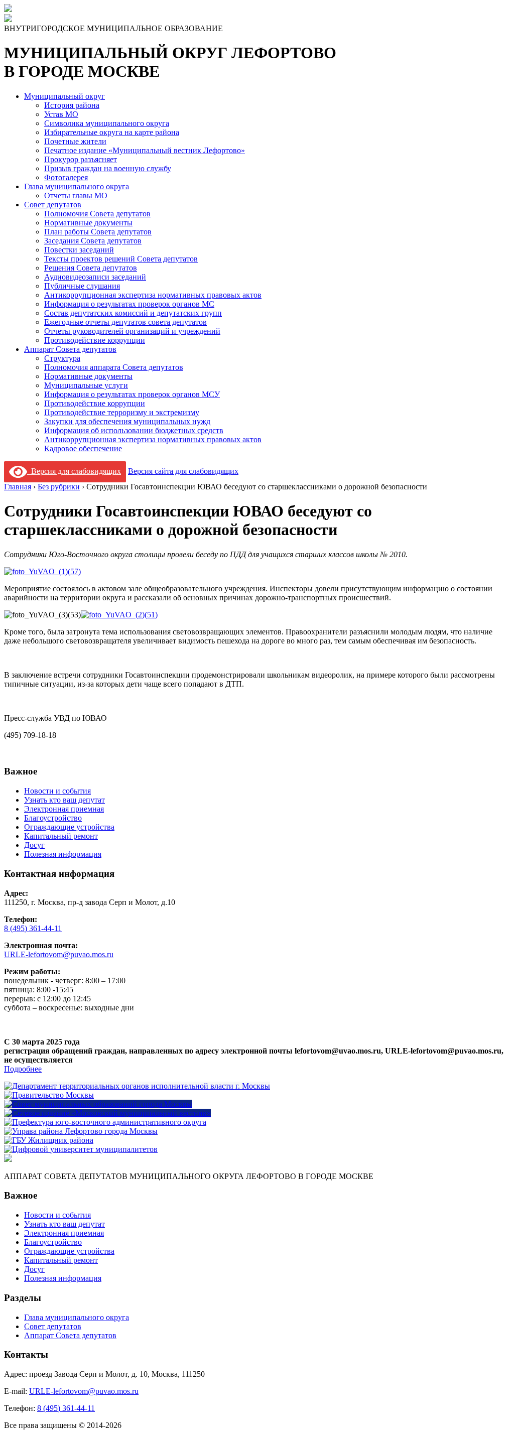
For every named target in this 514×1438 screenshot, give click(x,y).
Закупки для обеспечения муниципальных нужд (127, 421)
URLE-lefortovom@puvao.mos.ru (58, 954)
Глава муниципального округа (76, 186)
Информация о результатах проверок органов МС (129, 304)
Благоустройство (53, 818)
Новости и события (57, 791)
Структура (62, 358)
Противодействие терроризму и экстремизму (121, 412)
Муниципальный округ (64, 96)
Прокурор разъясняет (80, 159)
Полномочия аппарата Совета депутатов (113, 367)
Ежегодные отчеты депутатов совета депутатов (125, 322)
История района (71, 105)
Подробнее (23, 1069)
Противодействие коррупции (94, 340)
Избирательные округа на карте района (111, 132)
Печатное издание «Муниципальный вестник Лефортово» (144, 150)
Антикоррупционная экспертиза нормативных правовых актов (153, 295)
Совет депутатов (52, 204)
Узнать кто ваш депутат (64, 800)
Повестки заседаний (79, 249)
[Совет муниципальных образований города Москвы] (98, 1104)
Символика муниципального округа (106, 123)
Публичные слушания (82, 286)
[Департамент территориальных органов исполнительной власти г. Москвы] (137, 1086)
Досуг (34, 845)
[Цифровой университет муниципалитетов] (81, 1149)
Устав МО (61, 114)
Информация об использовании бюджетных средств (133, 430)
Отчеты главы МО (75, 195)
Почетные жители (75, 141)
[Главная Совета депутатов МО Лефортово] (8, 19)
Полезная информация (62, 854)
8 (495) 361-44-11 (33, 928)
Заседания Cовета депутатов (93, 240)
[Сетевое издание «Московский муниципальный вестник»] (107, 1113)
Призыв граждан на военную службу (107, 168)
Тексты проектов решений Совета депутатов (121, 258)
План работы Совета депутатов (98, 231)
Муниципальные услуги (86, 385)
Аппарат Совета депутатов (70, 349)
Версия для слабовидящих (74, 471)
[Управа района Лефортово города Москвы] (81, 1131)
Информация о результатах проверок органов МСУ (132, 394)
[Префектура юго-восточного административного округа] (105, 1122)
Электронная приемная (64, 809)
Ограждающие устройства (69, 827)
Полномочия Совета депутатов (97, 213)
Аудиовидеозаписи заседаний (95, 277)
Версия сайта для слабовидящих (183, 471)
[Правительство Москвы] (49, 1095)
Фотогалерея (66, 177)
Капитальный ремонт (61, 836)
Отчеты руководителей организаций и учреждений (132, 331)
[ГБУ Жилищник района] (48, 1140)
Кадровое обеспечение (83, 448)
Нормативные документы (88, 222)
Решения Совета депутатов (90, 268)
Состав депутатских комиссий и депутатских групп (133, 313)
